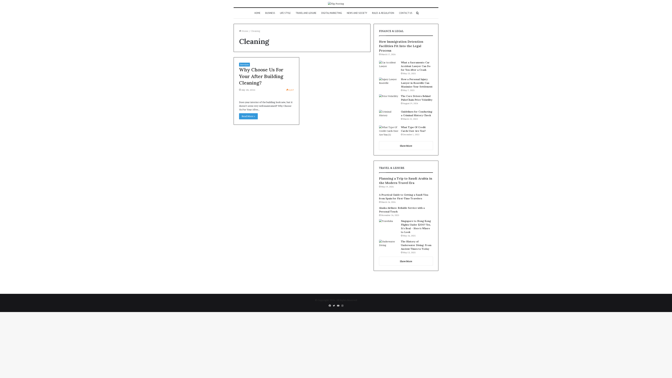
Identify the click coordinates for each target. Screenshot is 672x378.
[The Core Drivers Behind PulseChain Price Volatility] (388, 100)
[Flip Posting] (336, 4)
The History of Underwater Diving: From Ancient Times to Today (416, 245)
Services (244, 64)
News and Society (357, 13)
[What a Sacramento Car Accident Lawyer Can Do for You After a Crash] (388, 67)
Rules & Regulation (383, 13)
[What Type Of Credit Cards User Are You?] (388, 132)
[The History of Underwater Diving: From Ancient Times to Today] (388, 246)
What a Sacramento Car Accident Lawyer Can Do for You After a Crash (415, 66)
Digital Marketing (331, 13)
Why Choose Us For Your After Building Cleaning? (261, 76)
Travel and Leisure (306, 13)
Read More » (248, 116)
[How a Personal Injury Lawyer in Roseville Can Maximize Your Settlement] (388, 84)
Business (270, 13)
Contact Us (405, 13)
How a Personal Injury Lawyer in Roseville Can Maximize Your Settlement (417, 83)
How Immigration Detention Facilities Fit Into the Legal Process (401, 46)
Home (257, 13)
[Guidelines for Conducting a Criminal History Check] (388, 116)
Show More (406, 145)
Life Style (285, 13)
